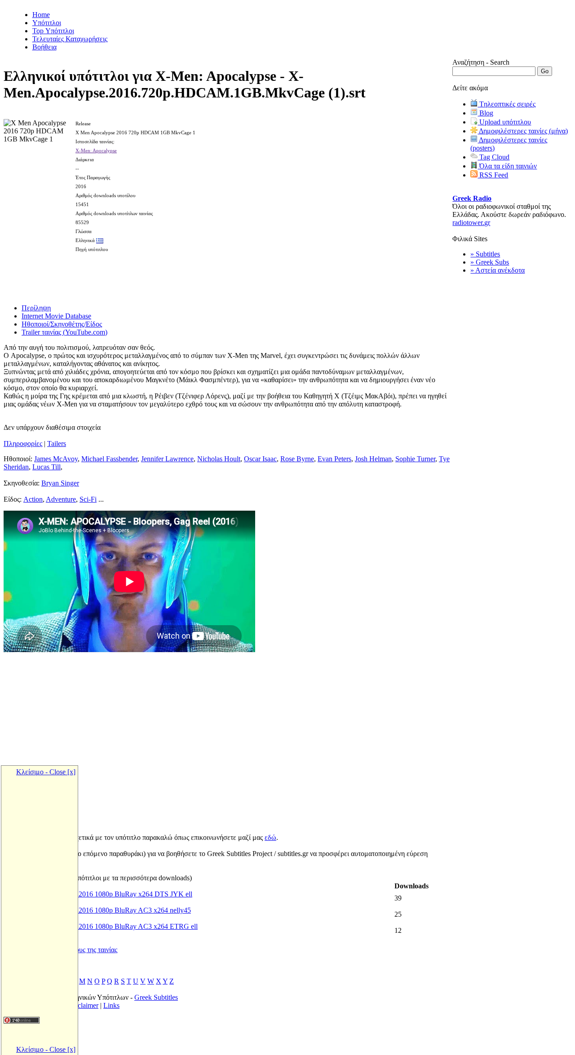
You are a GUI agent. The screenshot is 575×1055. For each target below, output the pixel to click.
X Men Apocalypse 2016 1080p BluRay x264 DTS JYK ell (107, 894)
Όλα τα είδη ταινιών (507, 166)
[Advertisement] (228, 275)
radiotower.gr (471, 222)
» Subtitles (485, 254)
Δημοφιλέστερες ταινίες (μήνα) (523, 131)
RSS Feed (493, 175)
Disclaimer (83, 1005)
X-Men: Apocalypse (96, 150)
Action (33, 499)
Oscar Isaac (260, 459)
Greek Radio (471, 198)
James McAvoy (56, 459)
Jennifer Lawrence (167, 459)
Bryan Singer (60, 483)
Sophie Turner (415, 459)
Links (111, 1005)
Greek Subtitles (156, 997)
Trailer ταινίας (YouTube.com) (64, 332)
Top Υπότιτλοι (53, 31)
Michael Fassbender (109, 459)
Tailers (56, 443)
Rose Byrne (297, 459)
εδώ (270, 837)
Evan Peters (334, 459)
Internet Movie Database (56, 316)
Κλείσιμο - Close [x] (45, 772)
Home (41, 14)
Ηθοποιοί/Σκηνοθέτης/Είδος (62, 324)
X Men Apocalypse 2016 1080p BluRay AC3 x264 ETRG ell (110, 926)
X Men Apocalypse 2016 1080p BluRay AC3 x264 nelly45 (106, 910)
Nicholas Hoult (218, 459)
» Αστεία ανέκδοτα (497, 270)
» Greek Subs (489, 262)
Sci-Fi (88, 499)
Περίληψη (36, 308)
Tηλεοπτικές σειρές (506, 104)
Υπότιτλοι (46, 22)
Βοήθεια (44, 47)
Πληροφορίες (23, 443)
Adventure (61, 499)
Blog (485, 113)
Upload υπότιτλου (504, 122)
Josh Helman (373, 459)
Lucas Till (46, 467)
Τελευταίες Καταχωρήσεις (69, 39)
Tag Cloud (493, 157)
